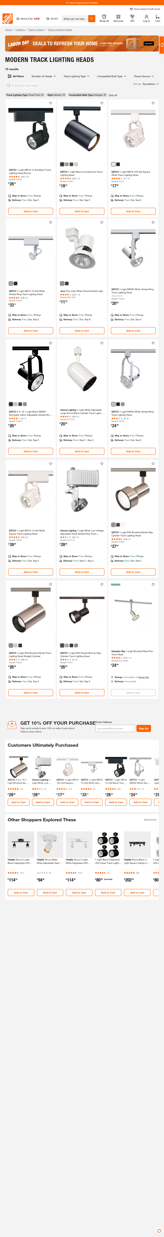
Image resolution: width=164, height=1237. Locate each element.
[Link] (31, 158)
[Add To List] (50, 103)
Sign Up (143, 728)
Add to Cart (31, 211)
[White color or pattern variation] (76, 164)
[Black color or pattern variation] (62, 164)
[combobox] (75, 18)
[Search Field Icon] (91, 18)
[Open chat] (162, 45)
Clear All (113, 95)
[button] (146, 84)
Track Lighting (36, 29)
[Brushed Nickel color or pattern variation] (67, 164)
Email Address (103, 721)
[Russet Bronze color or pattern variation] (71, 164)
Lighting (20, 29)
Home (8, 29)
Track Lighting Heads (60, 29)
